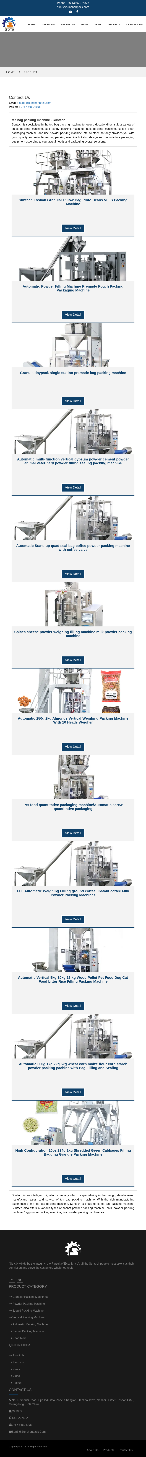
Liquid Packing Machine (28, 1310)
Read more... (20, 1338)
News (84, 24)
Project (114, 24)
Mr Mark (17, 1411)
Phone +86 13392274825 (73, 2)
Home (31, 24)
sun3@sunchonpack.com (73, 7)
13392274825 (20, 1418)
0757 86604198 (31, 106)
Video (98, 24)
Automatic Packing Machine (30, 1324)
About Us (48, 24)
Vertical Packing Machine (28, 1317)
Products (68, 24)
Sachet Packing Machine (28, 1331)
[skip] (8, 23)
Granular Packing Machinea (30, 1296)
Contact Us (134, 24)
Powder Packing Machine (28, 1303)
